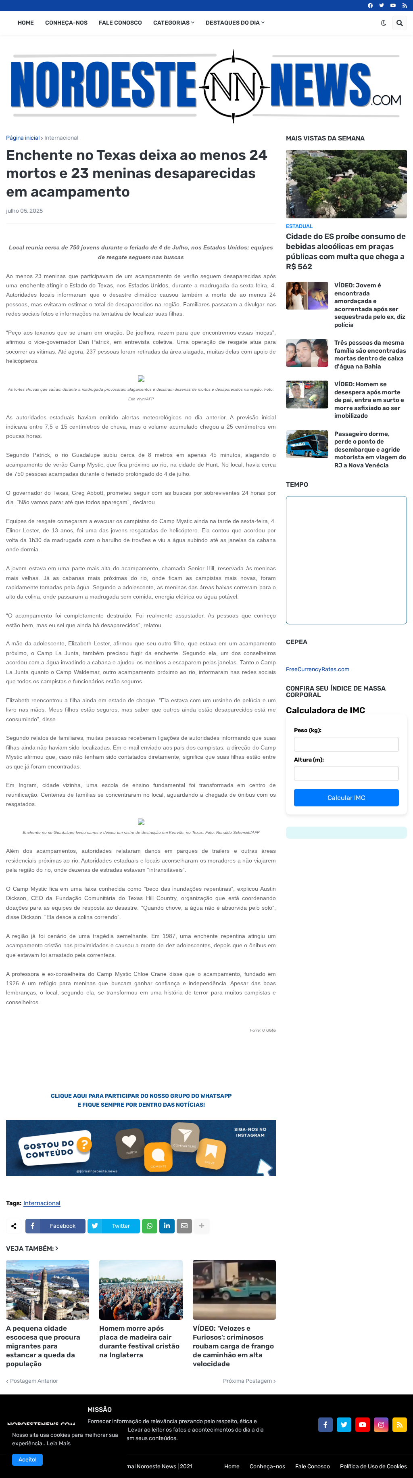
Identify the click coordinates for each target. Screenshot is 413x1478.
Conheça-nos (267, 1466)
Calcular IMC (346, 798)
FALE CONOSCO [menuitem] (120, 22)
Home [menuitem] (26, 22)
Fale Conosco (312, 1466)
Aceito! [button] (27, 1459)
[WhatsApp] (149, 1226)
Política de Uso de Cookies (373, 1466)
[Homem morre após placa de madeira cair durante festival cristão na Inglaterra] (140, 1290)
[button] (383, 23)
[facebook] (370, 5)
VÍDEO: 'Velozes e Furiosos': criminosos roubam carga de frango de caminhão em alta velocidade (233, 1346)
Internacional (61, 138)
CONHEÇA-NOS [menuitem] (66, 22)
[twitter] (381, 5)
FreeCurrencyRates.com (317, 669)
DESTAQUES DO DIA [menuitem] (233, 22)
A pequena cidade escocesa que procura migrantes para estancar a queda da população (43, 1346)
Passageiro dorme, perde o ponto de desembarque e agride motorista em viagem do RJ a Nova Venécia (370, 449)
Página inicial (23, 138)
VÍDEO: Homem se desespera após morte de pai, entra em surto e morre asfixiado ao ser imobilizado (369, 400)
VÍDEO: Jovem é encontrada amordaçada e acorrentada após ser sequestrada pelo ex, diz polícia (369, 305)
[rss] (405, 5)
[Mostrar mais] (201, 1226)
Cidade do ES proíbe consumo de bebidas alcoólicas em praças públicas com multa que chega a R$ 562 (346, 251)
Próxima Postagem (247, 1381)
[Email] (184, 1226)
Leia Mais (59, 1443)
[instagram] (381, 1424)
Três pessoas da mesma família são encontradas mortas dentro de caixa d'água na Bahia (370, 354)
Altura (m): (309, 759)
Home (232, 1466)
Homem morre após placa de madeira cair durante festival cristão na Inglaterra (139, 1341)
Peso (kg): (307, 730)
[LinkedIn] (167, 1226)
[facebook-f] (325, 1424)
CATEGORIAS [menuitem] (171, 22)
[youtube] (393, 5)
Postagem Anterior (34, 1381)
